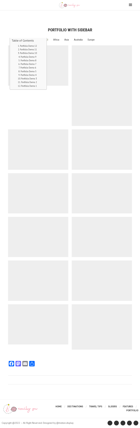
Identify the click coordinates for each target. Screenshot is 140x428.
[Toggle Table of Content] (39, 41)
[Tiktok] (78, 13)
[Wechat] (70, 13)
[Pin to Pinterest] (73, 379)
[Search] (130, 13)
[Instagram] (66, 13)
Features (128, 406)
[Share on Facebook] (66, 379)
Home (58, 406)
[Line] (74, 13)
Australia (78, 39)
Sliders (112, 406)
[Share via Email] (76, 379)
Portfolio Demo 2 (29, 82)
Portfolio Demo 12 (28, 45)
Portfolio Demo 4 (28, 74)
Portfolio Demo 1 (29, 85)
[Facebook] (62, 13)
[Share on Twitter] (70, 379)
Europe (91, 39)
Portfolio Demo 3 (29, 78)
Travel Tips (95, 406)
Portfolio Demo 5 (28, 71)
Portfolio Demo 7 (28, 64)
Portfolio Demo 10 (28, 53)
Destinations (75, 406)
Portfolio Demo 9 (28, 56)
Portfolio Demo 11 (28, 49)
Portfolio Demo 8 (28, 60)
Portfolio (132, 410)
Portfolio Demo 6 (28, 67)
